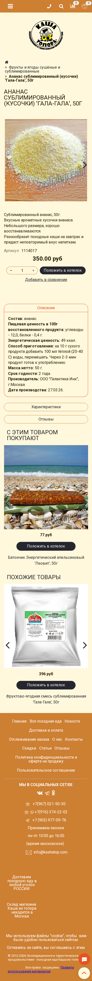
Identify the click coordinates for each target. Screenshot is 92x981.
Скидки (29, 748)
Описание (46, 308)
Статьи (45, 748)
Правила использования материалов (41, 969)
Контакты (74, 739)
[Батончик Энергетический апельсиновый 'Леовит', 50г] (46, 487)
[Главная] (7, 62)
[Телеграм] (47, 793)
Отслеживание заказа (29, 739)
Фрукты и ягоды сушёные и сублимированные (32, 69)
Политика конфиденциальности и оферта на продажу (46, 759)
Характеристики (46, 407)
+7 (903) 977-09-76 (48, 820)
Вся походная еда (46, 721)
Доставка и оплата (46, 730)
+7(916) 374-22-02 (50, 812)
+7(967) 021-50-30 (49, 804)
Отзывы (46, 419)
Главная (19, 721)
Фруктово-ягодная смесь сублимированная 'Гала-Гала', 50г (46, 699)
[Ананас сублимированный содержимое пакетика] (46, 160)
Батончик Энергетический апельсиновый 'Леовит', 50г (46, 560)
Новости (72, 721)
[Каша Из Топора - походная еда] (46, 33)
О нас (57, 739)
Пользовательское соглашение (46, 770)
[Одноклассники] (53, 792)
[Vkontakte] (40, 792)
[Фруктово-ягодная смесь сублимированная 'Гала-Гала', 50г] (46, 626)
